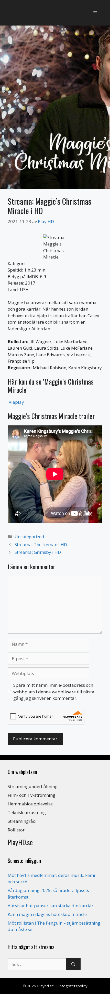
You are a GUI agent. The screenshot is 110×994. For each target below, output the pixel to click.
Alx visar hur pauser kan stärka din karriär (50, 906)
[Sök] (73, 964)
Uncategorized (29, 536)
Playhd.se (45, 985)
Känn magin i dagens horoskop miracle (47, 914)
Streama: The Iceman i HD (41, 544)
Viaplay (16, 402)
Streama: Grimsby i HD (38, 552)
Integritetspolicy (72, 985)
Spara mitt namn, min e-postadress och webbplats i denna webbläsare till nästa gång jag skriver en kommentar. (53, 691)
